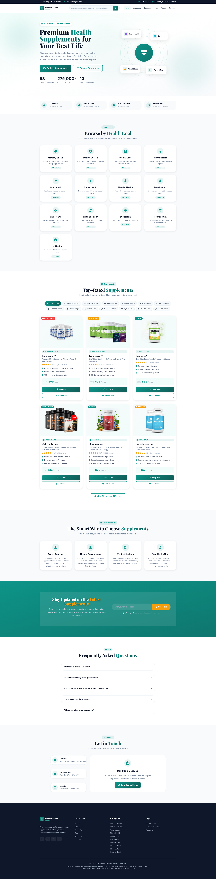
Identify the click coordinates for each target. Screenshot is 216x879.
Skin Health (91, 309)
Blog (156, 8)
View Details (61, 333)
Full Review (62, 395)
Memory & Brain (73, 303)
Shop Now (62, 389)
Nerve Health (164, 303)
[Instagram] (47, 839)
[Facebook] (42, 839)
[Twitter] (53, 839)
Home (127, 8)
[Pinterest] (59, 839)
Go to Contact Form (129, 785)
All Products (54, 303)
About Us (78, 836)
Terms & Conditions (153, 827)
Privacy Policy (151, 823)
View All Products (109, 496)
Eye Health (128, 309)
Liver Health (163, 309)
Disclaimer (149, 830)
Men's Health (129, 303)
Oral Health (146, 303)
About (163, 8)
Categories (137, 8)
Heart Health (145, 309)
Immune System (93, 303)
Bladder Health (56, 309)
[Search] (115, 8)
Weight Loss (112, 303)
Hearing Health (110, 309)
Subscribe (162, 607)
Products (147, 8)
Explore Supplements (57, 68)
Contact (172, 8)
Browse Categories (89, 68)
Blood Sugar (74, 309)
